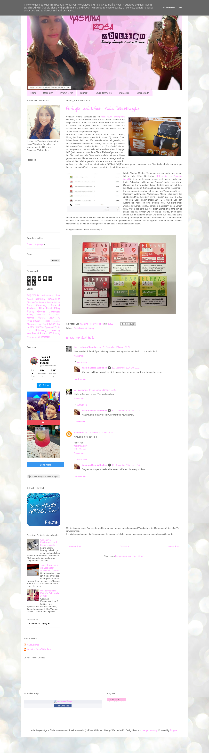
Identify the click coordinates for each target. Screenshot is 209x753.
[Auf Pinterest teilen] (134, 324)
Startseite (124, 546)
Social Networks (104, 93)
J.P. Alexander (81, 390)
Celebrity (41, 305)
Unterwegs (41, 330)
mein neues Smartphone (113, 116)
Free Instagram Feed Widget (45, 476)
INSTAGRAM (80, 449)
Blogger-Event (33, 302)
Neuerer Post (75, 546)
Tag (58, 324)
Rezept (46, 321)
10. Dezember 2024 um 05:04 (99, 432)
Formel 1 (84, 93)
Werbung (56, 330)
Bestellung (79, 328)
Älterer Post (174, 546)
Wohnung (89, 328)
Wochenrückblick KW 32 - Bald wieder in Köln (50, 593)
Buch (29, 305)
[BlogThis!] (124, 324)
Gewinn (41, 311)
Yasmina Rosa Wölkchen (94, 368)
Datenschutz (143, 93)
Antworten (78, 356)
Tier (42, 327)
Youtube (32, 337)
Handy (30, 314)
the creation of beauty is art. (88, 347)
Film (41, 308)
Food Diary (53, 308)
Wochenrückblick (37, 333)
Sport (52, 324)
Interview (41, 315)
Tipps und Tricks (53, 327)
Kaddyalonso (33, 645)
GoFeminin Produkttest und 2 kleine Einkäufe (48, 542)
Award (30, 299)
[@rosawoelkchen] (34, 361)
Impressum (124, 93)
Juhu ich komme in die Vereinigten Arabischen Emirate (49, 568)
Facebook (55, 305)
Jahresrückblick (54, 315)
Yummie (43, 337)
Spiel (45, 324)
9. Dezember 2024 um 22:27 (116, 347)
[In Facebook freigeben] (131, 324)
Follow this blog (63, 706)
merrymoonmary (149, 730)
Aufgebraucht (47, 295)
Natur (51, 318)
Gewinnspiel (54, 312)
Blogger (173, 730)
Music (41, 317)
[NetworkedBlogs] (63, 701)
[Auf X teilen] (127, 324)
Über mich (48, 93)
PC (58, 318)
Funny (30, 311)
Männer (30, 318)
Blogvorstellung (53, 302)
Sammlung (56, 321)
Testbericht (33, 327)
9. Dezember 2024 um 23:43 (102, 390)
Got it (182, 7)
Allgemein (33, 295)
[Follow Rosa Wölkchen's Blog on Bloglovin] (116, 701)
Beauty (40, 299)
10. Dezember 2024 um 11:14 (126, 410)
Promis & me (66, 93)
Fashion (31, 308)
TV (28, 330)
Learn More (168, 7)
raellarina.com (80, 446)
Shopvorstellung (34, 324)
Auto (58, 295)
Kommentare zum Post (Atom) (129, 556)
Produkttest (33, 320)
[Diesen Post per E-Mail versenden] (121, 324)
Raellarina (79, 432)
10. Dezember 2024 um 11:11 (125, 368)
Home (33, 93)
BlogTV (43, 302)
